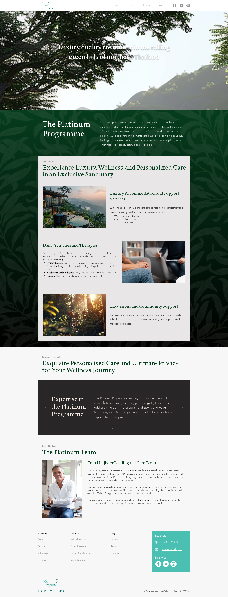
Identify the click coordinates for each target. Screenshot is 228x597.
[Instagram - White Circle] (173, 564)
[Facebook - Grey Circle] (174, 5)
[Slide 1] (112, 428)
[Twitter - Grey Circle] (181, 5)
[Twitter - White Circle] (166, 564)
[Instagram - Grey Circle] (188, 5)
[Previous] (45, 407)
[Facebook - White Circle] (158, 564)
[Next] (182, 407)
